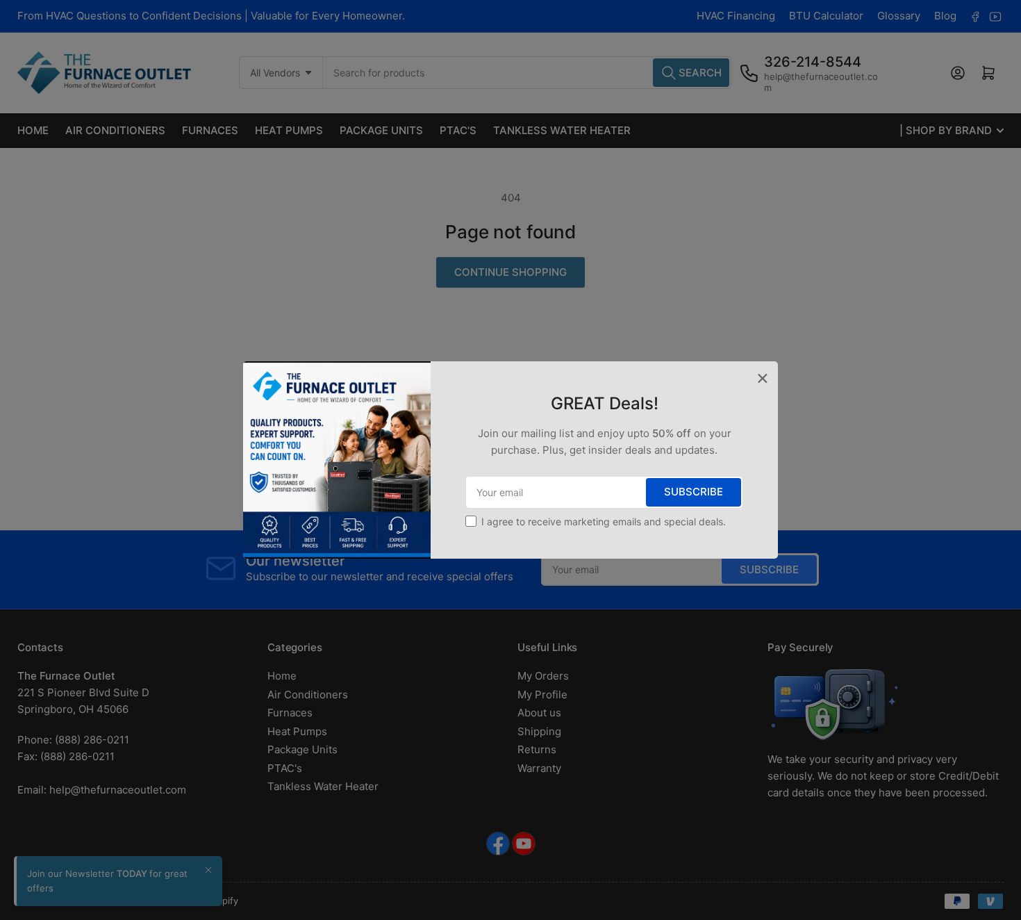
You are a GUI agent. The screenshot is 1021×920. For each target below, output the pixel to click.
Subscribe (693, 491)
